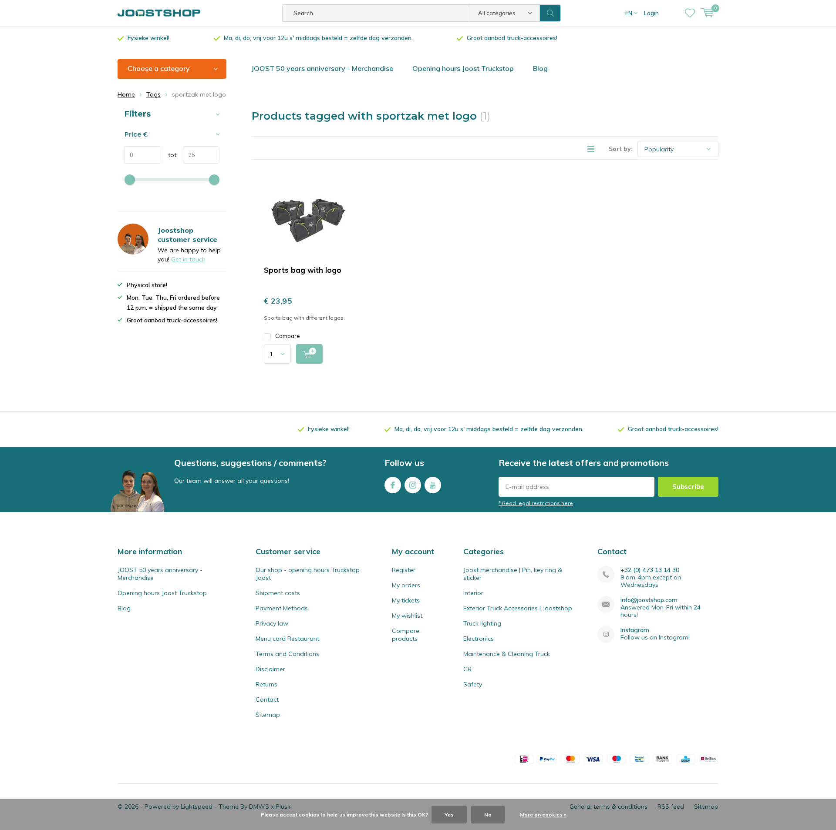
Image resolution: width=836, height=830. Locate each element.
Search (550, 13)
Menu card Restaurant (287, 639)
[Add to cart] (309, 354)
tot (168, 155)
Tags (153, 94)
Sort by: (621, 149)
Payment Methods (282, 608)
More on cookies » (543, 814)
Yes (449, 814)
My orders (406, 585)
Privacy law (272, 623)
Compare (287, 335)
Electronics (478, 639)
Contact (267, 699)
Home (126, 94)
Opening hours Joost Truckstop (463, 68)
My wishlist (407, 615)
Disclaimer (270, 669)
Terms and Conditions (287, 654)
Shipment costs (278, 593)
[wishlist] (690, 13)
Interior (473, 593)
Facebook (392, 485)
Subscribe (688, 486)
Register (403, 570)
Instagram (413, 485)
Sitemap (268, 715)
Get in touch (188, 259)
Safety (472, 684)
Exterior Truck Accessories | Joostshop (517, 608)
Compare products (405, 635)
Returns (266, 684)
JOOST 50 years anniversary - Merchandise (322, 68)
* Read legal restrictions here (536, 503)
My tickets (406, 600)
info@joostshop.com (649, 600)
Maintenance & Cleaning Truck (506, 654)
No (488, 814)
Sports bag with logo (302, 269)
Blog (540, 68)
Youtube (433, 485)
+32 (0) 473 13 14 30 (649, 570)
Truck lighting (482, 623)
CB (467, 669)
